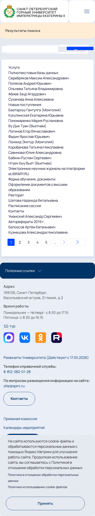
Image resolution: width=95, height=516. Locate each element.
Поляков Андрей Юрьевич (29, 83)
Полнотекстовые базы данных (33, 72)
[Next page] (78, 242)
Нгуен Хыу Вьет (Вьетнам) (30, 163)
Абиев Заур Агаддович (27, 94)
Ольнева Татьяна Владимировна (35, 88)
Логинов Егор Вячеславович (31, 131)
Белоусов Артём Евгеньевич (31, 227)
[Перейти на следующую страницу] (64, 242)
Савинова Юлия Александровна (34, 152)
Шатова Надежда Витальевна (33, 200)
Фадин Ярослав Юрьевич (29, 136)
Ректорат (16, 195)
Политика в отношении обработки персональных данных (43, 478)
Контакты (16, 211)
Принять (45, 503)
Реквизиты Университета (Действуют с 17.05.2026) (46, 357)
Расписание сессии (24, 205)
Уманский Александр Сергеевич (35, 216)
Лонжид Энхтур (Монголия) (31, 141)
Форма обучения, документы (31, 179)
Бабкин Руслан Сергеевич (29, 157)
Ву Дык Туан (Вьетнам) (27, 125)
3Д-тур (9, 326)
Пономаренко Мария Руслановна (35, 120)
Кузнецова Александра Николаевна (38, 232)
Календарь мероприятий (24, 427)
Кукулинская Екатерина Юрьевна (35, 115)
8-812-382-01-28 (17, 371)
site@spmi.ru (14, 385)
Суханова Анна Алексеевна (31, 99)
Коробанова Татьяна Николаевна (35, 147)
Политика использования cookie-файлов (37, 487)
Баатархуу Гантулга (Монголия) (34, 110)
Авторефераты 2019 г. (26, 221)
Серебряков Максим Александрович (38, 78)
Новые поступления (24, 104)
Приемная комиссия (20, 418)
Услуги (14, 67)
